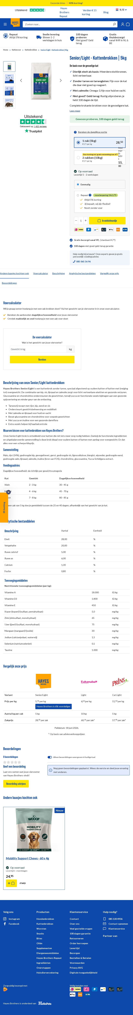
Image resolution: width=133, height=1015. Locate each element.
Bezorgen (75, 953)
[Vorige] (21, 80)
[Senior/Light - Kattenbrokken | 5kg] (41, 80)
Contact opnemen (118, 923)
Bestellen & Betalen (80, 958)
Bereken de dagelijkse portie (92, 132)
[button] (90, 195)
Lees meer (75, 110)
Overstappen (43, 967)
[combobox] (67, 24)
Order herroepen (79, 943)
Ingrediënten (43, 962)
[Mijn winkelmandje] (128, 24)
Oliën (39, 943)
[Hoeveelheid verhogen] (86, 221)
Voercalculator (40, 273)
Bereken (42, 359)
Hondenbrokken (45, 918)
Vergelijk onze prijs (109, 273)
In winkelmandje (109, 220)
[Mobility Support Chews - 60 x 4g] (34, 830)
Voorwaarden (77, 962)
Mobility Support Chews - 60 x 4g (27, 858)
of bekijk (23, 883)
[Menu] (5, 24)
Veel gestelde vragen (81, 928)
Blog (106, 12)
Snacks (40, 933)
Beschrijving (58, 273)
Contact (74, 918)
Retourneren (77, 938)
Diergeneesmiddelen (47, 953)
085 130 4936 (115, 918)
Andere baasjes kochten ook (14, 273)
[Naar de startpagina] (15, 24)
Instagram (14, 918)
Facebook (14, 923)
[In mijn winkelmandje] (11, 883)
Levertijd (74, 948)
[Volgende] (60, 80)
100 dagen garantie (80, 933)
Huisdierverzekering (47, 972)
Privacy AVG (76, 967)
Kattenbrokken (44, 923)
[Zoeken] (114, 24)
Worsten (41, 928)
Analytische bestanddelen (82, 273)
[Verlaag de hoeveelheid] (76, 221)
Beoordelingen (9, 283)
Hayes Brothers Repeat (64, 12)
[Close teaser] (8, 492)
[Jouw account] (123, 24)
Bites (39, 938)
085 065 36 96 (83, 261)
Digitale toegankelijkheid (83, 972)
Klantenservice (117, 928)
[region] (33, 83)
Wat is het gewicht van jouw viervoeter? (42, 342)
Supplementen (44, 948)
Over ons (74, 923)
